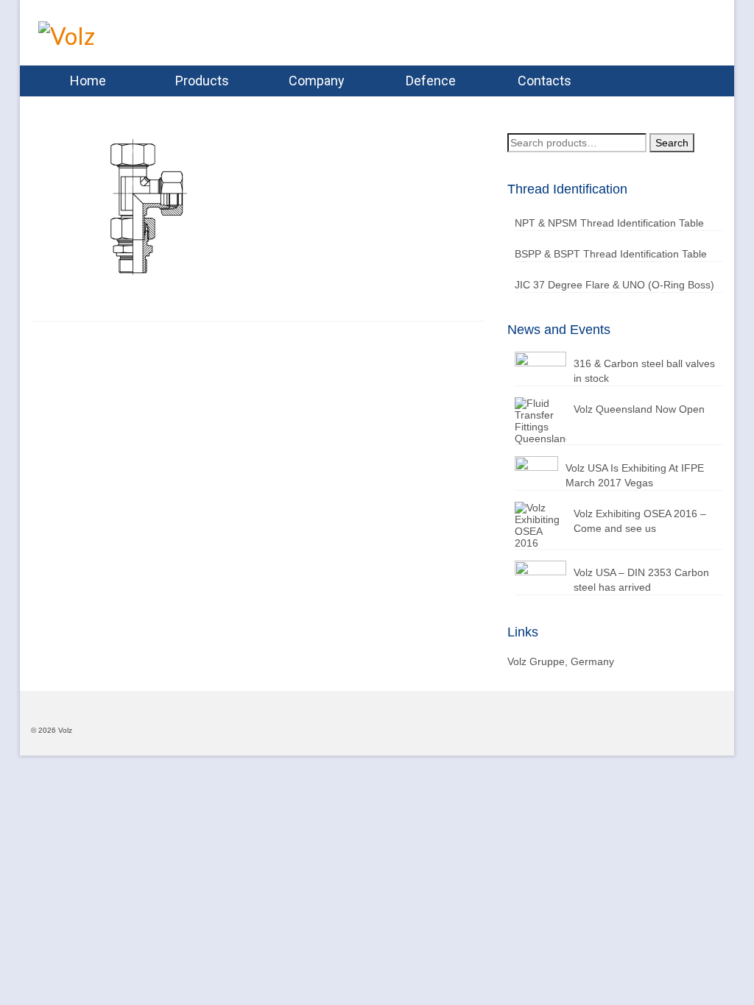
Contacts (544, 80)
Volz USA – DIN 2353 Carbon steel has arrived (641, 580)
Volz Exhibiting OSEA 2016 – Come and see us (640, 521)
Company (317, 80)
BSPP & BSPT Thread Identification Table (611, 254)
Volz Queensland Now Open (639, 409)
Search (671, 143)
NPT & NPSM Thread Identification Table (609, 223)
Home (88, 80)
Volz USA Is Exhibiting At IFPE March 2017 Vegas (635, 475)
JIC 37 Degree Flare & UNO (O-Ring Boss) (614, 285)
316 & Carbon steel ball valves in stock (644, 371)
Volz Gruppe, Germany (560, 661)
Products (202, 80)
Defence (431, 80)
